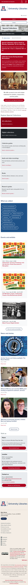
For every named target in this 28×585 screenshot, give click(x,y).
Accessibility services (6, 529)
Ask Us (14, 19)
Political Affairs (7, 220)
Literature (5, 217)
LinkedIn (4, 541)
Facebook (4, 537)
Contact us (5, 474)
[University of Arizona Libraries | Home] (14, 8)
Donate (14, 22)
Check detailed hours (14, 448)
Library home (7, 38)
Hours (4, 437)
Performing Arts (15, 217)
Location (4, 454)
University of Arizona (8, 224)
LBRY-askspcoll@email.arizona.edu (13, 478)
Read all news (14, 429)
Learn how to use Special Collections (14, 100)
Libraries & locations (5, 523)
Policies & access (5, 527)
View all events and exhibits (14, 329)
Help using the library (6, 525)
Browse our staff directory (14, 485)
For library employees (6, 532)
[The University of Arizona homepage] (8, 1)
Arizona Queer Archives (9, 210)
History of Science (17, 213)
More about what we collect (10, 228)
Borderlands (6, 213)
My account (24, 15)
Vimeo (3, 543)
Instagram (4, 539)
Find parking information (14, 468)
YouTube (4, 545)
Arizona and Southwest (9, 206)
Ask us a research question (8, 482)
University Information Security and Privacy (14, 580)
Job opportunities (5, 531)
